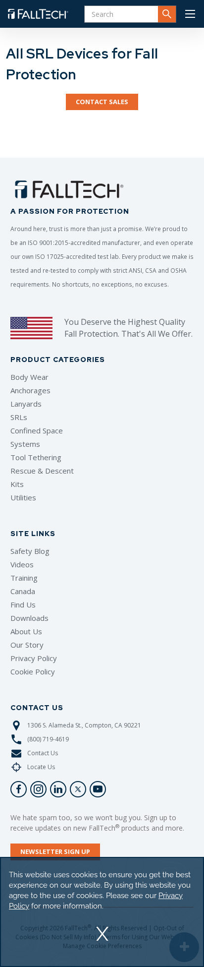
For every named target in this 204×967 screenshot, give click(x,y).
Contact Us (42, 753)
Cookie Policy (32, 671)
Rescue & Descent (42, 471)
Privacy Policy (33, 658)
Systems (25, 444)
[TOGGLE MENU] (190, 14)
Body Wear (29, 377)
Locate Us (41, 767)
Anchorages (30, 390)
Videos (22, 564)
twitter (78, 789)
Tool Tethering (35, 457)
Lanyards (26, 404)
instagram (38, 789)
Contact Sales (102, 101)
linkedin (58, 789)
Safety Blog (30, 551)
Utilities (23, 497)
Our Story (27, 645)
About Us (26, 631)
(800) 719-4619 (48, 739)
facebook (18, 789)
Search (167, 14)
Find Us (23, 604)
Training (24, 578)
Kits (17, 484)
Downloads (29, 618)
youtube (98, 789)
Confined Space (36, 430)
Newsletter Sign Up (55, 851)
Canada (22, 591)
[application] (102, 912)
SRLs (18, 417)
